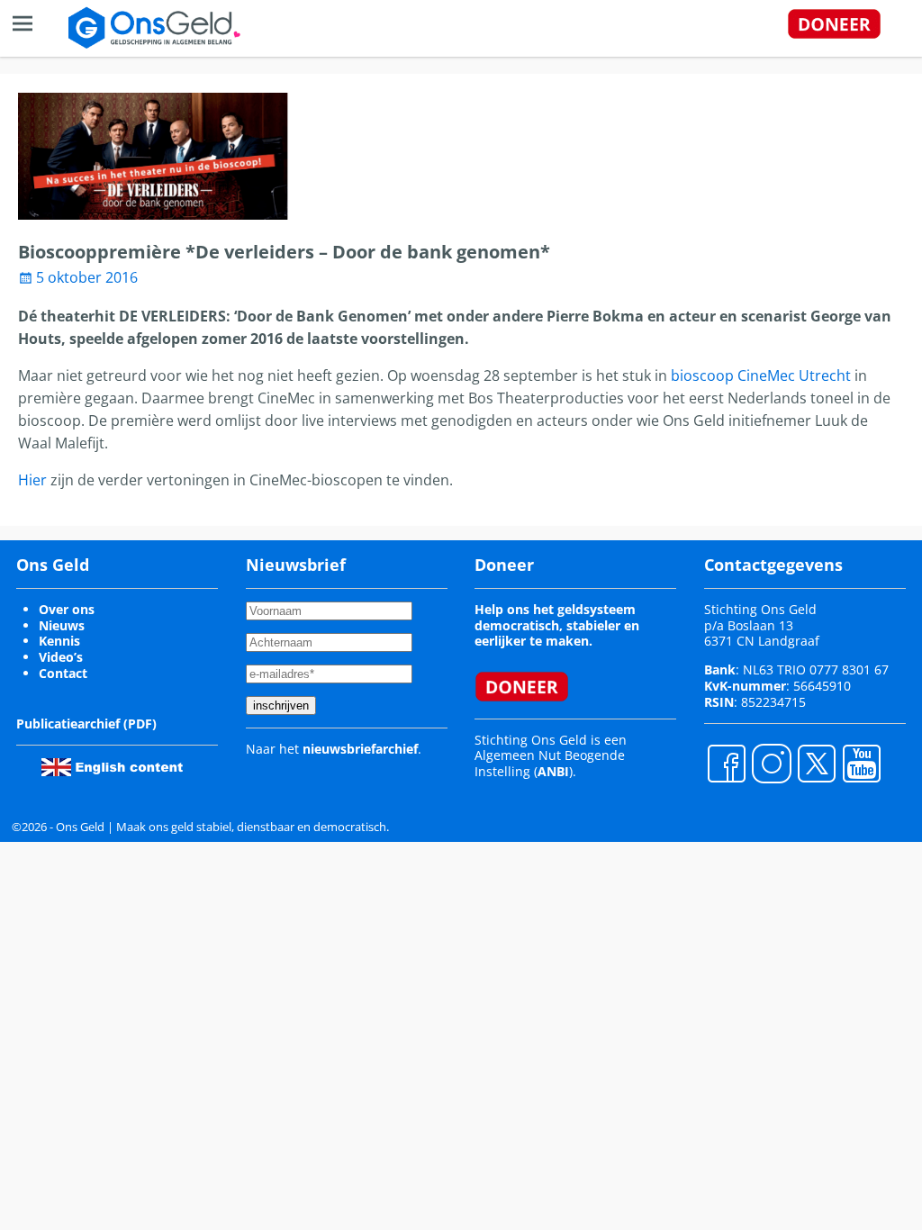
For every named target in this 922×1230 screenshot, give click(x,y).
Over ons (67, 609)
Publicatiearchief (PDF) (86, 723)
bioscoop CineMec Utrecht (761, 375)
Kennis (59, 640)
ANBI (553, 771)
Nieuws (62, 625)
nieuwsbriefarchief (360, 748)
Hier (32, 480)
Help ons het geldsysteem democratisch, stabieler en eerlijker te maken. (557, 625)
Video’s (61, 656)
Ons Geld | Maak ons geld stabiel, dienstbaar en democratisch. (222, 826)
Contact (63, 673)
